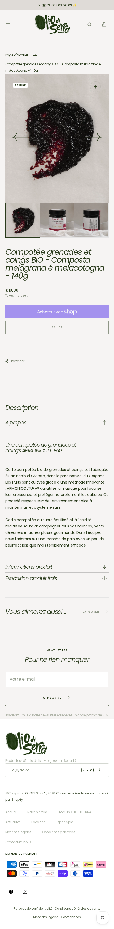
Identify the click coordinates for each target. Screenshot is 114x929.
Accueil (11, 812)
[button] (8, 24)
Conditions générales (59, 832)
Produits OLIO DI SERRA (74, 812)
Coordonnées (71, 917)
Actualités (13, 822)
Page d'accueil (16, 55)
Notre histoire (37, 812)
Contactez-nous (18, 842)
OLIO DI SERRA (35, 793)
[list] (57, 138)
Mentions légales (18, 832)
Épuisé (57, 327)
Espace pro (64, 822)
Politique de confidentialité (33, 909)
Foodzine (38, 822)
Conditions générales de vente (77, 909)
